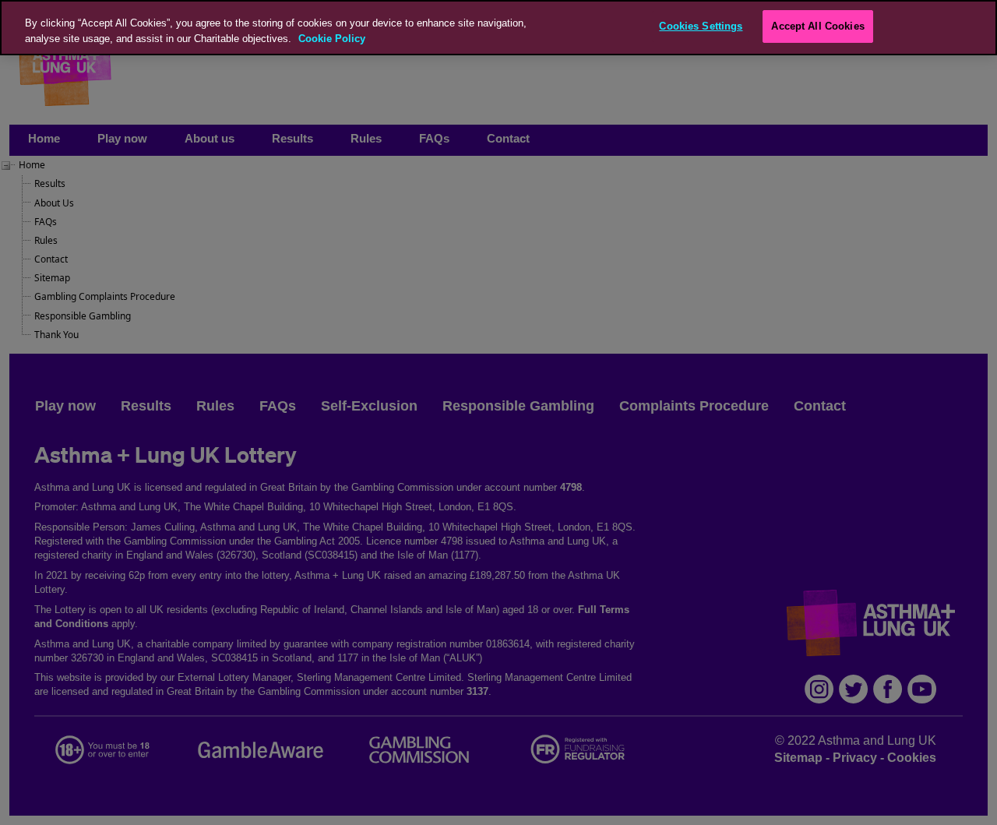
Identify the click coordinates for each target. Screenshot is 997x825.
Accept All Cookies (817, 26)
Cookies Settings (700, 26)
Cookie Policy (331, 38)
